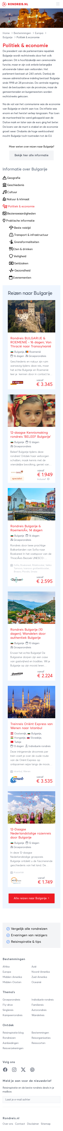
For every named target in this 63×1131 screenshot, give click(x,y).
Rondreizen (9, 1038)
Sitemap (46, 1124)
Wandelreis (38, 1015)
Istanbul (18, 771)
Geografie (13, 178)
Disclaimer (33, 1124)
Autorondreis (39, 1010)
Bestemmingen (23, 33)
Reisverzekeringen (13, 1048)
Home (6, 33)
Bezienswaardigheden (21, 213)
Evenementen (22, 277)
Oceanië (36, 982)
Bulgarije (8, 37)
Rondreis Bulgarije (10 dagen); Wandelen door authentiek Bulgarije (28, 633)
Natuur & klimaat (18, 199)
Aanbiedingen (11, 1043)
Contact (20, 1124)
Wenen (27, 771)
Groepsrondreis (11, 999)
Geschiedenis (15, 185)
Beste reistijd (22, 227)
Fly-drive (8, 1005)
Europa (39, 33)
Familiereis (38, 1005)
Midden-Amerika (12, 977)
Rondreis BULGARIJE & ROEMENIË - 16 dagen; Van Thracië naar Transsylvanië (30, 342)
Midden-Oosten (12, 982)
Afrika (6, 966)
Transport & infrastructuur (31, 235)
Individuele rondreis (43, 999)
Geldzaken (21, 263)
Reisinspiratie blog (13, 1032)
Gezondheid (23, 270)
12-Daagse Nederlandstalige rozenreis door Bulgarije (30, 833)
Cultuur (12, 192)
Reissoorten (38, 1043)
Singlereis (8, 1010)
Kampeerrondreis (12, 1015)
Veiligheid (20, 256)
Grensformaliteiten (26, 242)
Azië (34, 966)
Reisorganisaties (41, 1038)
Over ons (8, 1124)
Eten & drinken (23, 249)
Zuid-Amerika (39, 977)
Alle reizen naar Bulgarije (30, 898)
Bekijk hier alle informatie (31, 155)
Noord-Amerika (41, 972)
